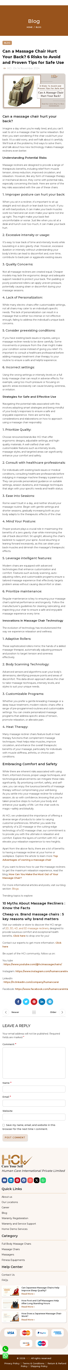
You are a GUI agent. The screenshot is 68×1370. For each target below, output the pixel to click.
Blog (38, 27)
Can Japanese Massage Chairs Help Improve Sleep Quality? (40, 1289)
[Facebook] (24, 1180)
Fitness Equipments (13, 1260)
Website (7, 1110)
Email (6, 1096)
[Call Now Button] (5, 1349)
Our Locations (10, 1202)
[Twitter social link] (26, 1001)
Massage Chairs (11, 1249)
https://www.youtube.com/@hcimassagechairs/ (33, 964)
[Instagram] (30, 1180)
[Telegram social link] (50, 1001)
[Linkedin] (11, 1180)
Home (30, 27)
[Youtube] (4, 1180)
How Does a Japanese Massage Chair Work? (41, 1315)
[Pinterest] (17, 1180)
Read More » (27, 1294)
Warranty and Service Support (19, 1223)
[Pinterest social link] (34, 1001)
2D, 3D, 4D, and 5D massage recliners (27, 928)
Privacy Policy (11, 1363)
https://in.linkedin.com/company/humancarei (31, 982)
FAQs (5, 1280)
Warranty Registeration (15, 1218)
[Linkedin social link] (42, 1001)
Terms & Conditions (33, 1363)
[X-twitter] (36, 1180)
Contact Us (8, 1274)
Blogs (15, 888)
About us (7, 1196)
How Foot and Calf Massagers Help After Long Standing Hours (40, 1302)
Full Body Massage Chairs (16, 1243)
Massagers (8, 1254)
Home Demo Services (14, 1229)
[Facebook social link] (18, 1001)
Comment (9, 1044)
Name (6, 1082)
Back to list (34, 1012)
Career (5, 1207)
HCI (28, 1358)
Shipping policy (39, 1366)
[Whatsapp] (43, 1180)
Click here (19, 935)
